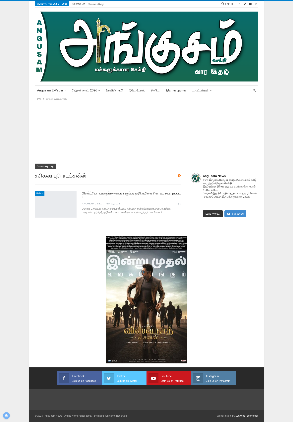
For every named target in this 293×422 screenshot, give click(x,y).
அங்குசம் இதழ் (96, 3)
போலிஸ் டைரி (114, 90)
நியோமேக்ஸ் (137, 90)
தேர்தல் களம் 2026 (84, 90)
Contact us (78, 3)
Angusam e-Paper (50, 90)
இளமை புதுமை (176, 90)
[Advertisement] (146, 131)
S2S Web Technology (246, 415)
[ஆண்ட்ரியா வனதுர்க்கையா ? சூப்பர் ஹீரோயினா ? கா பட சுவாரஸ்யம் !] (56, 204)
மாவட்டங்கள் (200, 90)
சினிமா (155, 90)
